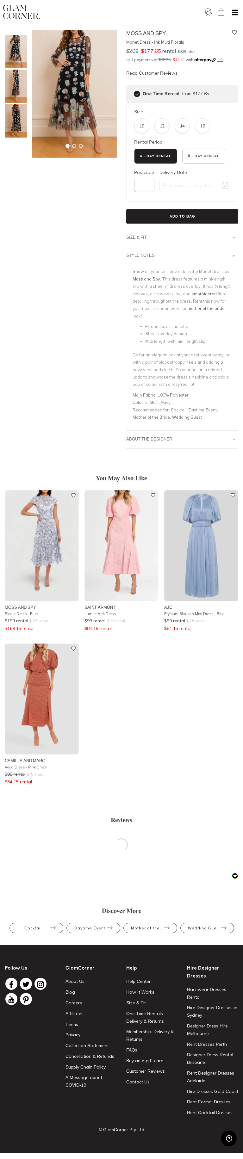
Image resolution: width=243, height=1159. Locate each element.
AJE (168, 607)
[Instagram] (40, 984)
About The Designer (149, 438)
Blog (70, 992)
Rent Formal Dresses (208, 1102)
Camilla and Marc (25, 760)
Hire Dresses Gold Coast (212, 1091)
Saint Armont (99, 607)
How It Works (140, 992)
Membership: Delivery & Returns (150, 1035)
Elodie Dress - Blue (21, 613)
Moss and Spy (20, 607)
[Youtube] (11, 999)
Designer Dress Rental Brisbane (210, 1058)
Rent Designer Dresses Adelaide (210, 1076)
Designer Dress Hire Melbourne (207, 1029)
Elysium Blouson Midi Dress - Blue (194, 613)
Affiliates (74, 1013)
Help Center (138, 981)
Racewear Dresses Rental (206, 993)
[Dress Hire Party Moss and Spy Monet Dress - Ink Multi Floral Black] (14, 51)
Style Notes (140, 255)
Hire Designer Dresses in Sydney (212, 1011)
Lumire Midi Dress (100, 613)
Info (220, 60)
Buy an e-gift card (145, 1060)
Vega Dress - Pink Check (26, 767)
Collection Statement (87, 1045)
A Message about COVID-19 (83, 1081)
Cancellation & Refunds (89, 1056)
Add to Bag (182, 216)
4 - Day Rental (155, 156)
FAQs (131, 1050)
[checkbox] (137, 94)
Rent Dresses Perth (207, 1044)
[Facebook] (11, 984)
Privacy (72, 1035)
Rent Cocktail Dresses (210, 1112)
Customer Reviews (145, 1071)
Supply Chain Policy (85, 1067)
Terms (71, 1024)
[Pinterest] (26, 999)
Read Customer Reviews (152, 73)
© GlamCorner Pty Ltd (121, 1129)
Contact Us (138, 1082)
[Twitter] (26, 984)
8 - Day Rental (204, 156)
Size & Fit (136, 237)
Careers (73, 1003)
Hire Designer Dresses (203, 972)
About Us (74, 981)
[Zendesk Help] (229, 1138)
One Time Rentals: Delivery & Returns (145, 1017)
